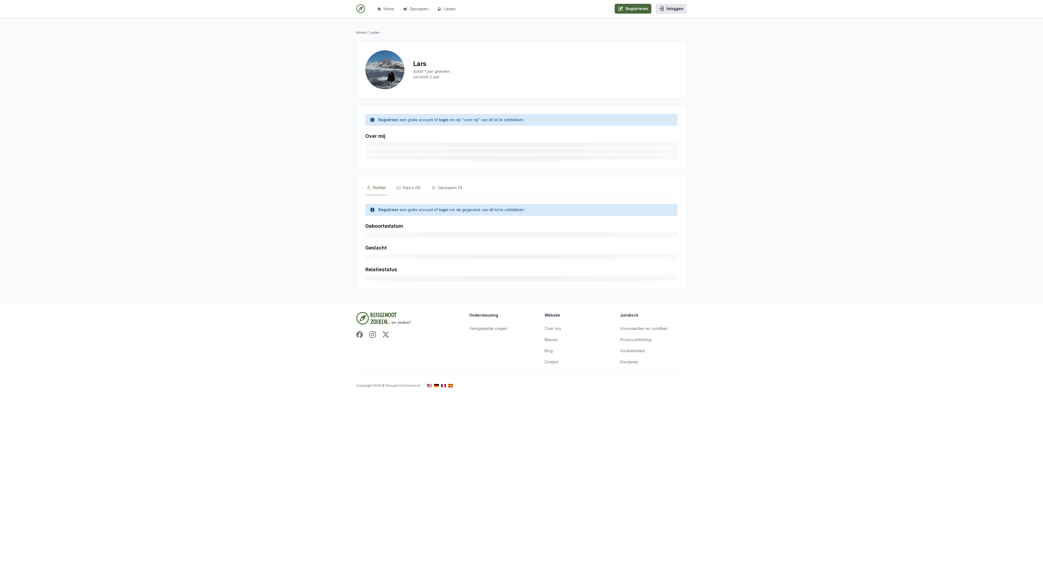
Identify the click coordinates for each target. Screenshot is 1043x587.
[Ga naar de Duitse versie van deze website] (436, 386)
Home (389, 9)
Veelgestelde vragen (488, 328)
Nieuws (551, 339)
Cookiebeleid (632, 350)
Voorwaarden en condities (644, 328)
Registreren (637, 8)
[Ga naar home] (360, 8)
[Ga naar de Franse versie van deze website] (443, 386)
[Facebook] (359, 334)
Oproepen (419, 9)
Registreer (388, 119)
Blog (549, 350)
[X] (385, 334)
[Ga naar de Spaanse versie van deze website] (450, 386)
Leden (450, 9)
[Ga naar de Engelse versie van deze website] (429, 386)
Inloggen (675, 8)
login (443, 119)
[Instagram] (372, 334)
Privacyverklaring (635, 339)
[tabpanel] (521, 242)
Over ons (553, 328)
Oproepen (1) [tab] (450, 187)
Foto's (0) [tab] (411, 187)
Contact (551, 362)
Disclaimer (629, 362)
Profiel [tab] (379, 187)
